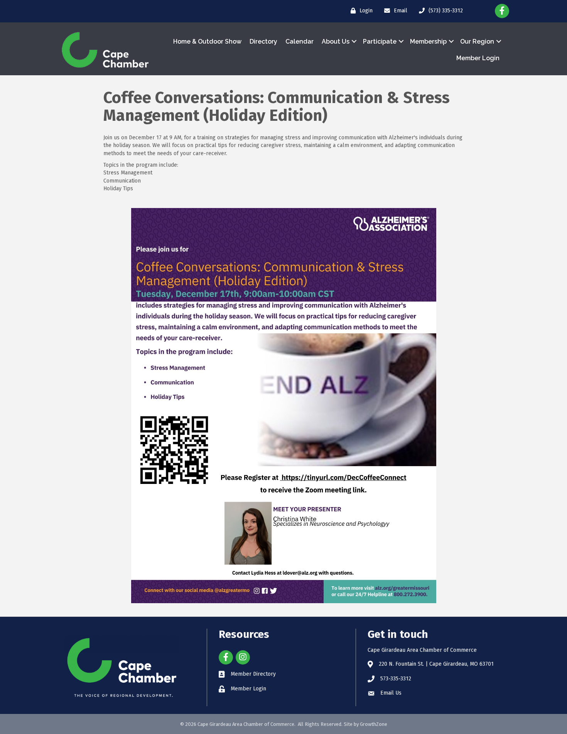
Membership (428, 41)
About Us (335, 41)
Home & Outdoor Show (207, 41)
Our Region (477, 41)
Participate (380, 41)
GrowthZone (373, 724)
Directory (263, 41)
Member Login (478, 58)
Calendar (299, 41)
